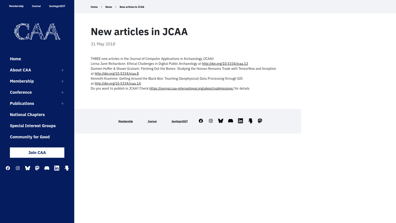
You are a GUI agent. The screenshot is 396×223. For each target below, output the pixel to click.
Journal (36, 6)
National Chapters (27, 114)
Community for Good (30, 137)
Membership (16, 6)
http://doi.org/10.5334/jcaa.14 (118, 83)
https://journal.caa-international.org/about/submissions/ (191, 88)
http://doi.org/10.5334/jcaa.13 (225, 64)
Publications (22, 103)
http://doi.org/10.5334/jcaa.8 (117, 73)
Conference (21, 92)
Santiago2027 (57, 6)
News (108, 6)
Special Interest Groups (33, 125)
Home (15, 59)
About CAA (20, 70)
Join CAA (37, 152)
